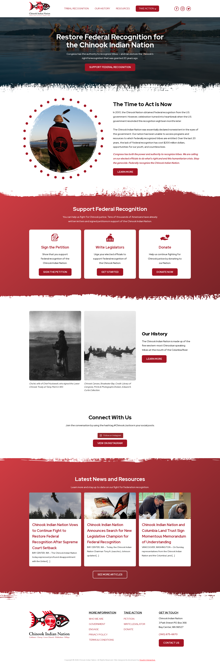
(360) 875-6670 (168, 634)
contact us (171, 642)
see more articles (110, 574)
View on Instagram (110, 443)
